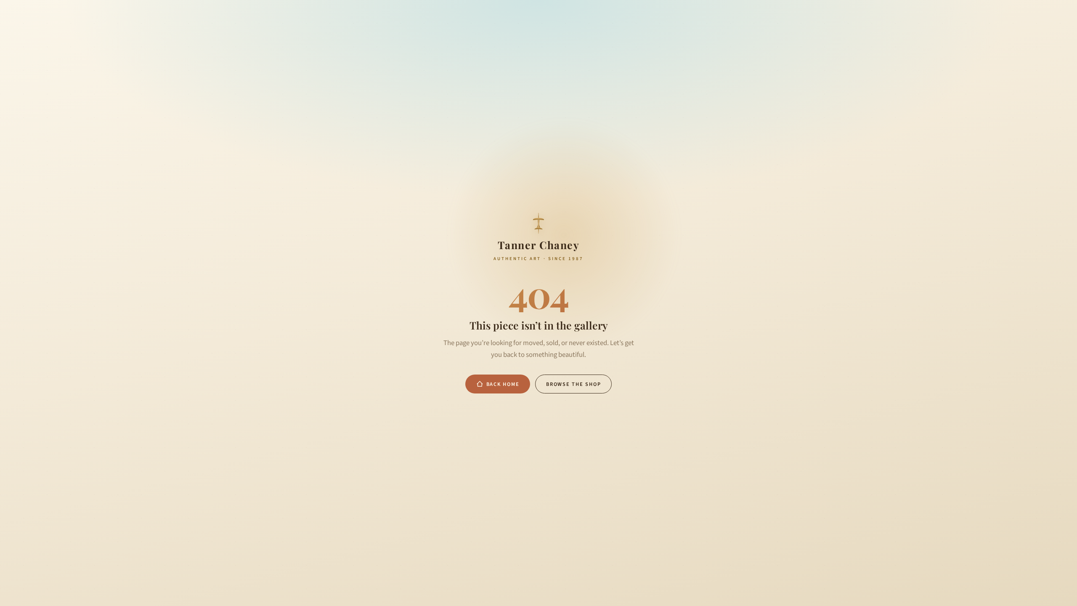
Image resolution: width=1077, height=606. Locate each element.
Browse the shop (573, 384)
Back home (503, 384)
